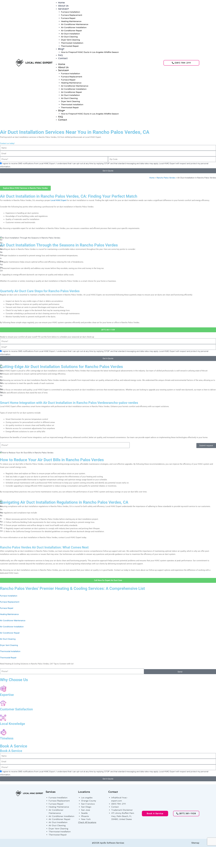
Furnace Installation (70, 12)
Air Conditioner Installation (73, 27)
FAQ (60, 55)
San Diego (86, 807)
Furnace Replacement (71, 15)
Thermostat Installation (72, 43)
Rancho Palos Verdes (166, 177)
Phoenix (85, 816)
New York (86, 819)
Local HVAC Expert (58, 200)
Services (63, 8)
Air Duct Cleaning (69, 36)
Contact (63, 58)
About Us (63, 5)
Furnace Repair (68, 18)
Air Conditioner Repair (71, 30)
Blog (60, 48)
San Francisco (88, 804)
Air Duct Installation (70, 33)
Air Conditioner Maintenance (74, 24)
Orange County (88, 801)
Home (61, 2)
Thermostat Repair (70, 46)
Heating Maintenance (71, 21)
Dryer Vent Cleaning (70, 40)
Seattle (84, 813)
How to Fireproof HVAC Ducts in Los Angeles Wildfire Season (90, 52)
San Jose (85, 810)
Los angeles (86, 797)
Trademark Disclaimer (122, 810)
